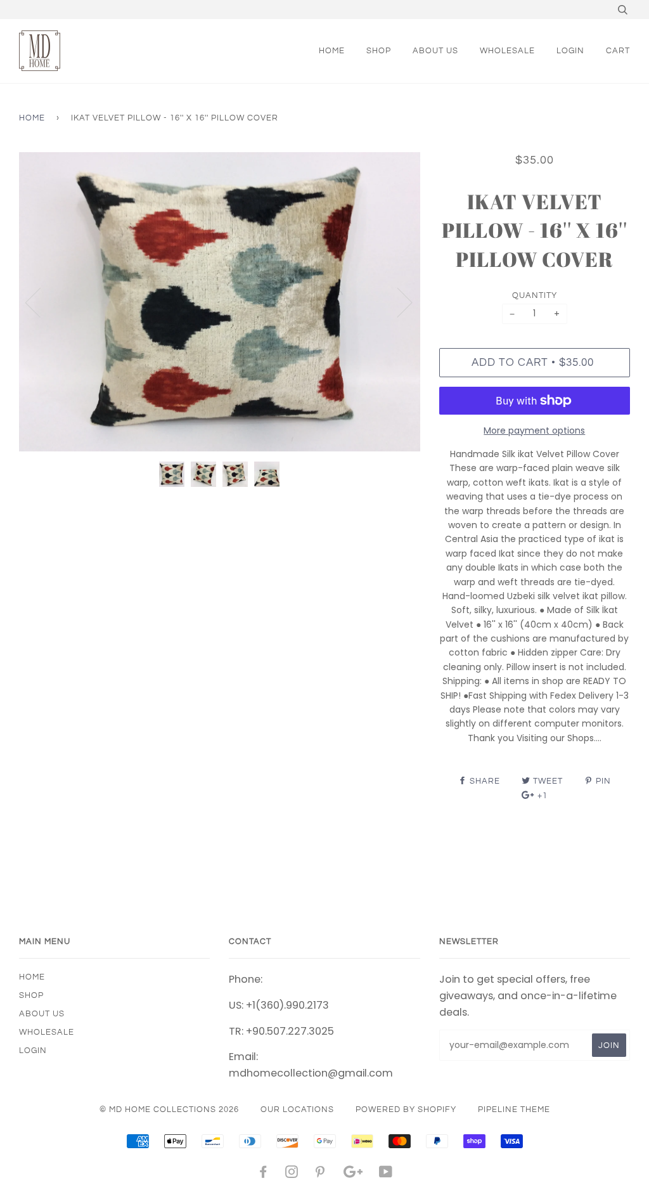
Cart (618, 50)
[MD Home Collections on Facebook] (263, 1174)
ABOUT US (435, 50)
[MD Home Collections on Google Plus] (353, 1174)
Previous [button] (40, 301)
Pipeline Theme (514, 1109)
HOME (332, 50)
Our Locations (297, 1109)
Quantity (534, 295)
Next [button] (397, 301)
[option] (219, 302)
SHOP (378, 50)
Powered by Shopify (406, 1109)
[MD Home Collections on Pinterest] (320, 1174)
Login (570, 50)
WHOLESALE (507, 50)
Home (32, 117)
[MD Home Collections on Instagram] (292, 1174)
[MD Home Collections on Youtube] (386, 1174)
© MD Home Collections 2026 (169, 1109)
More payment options (534, 430)
